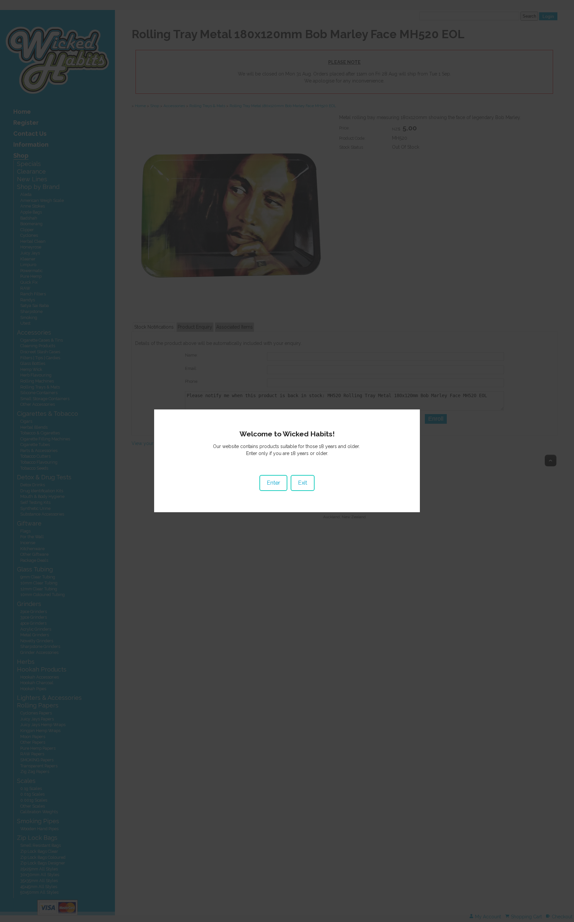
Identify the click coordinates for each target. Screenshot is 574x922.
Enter (273, 482)
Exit (302, 482)
